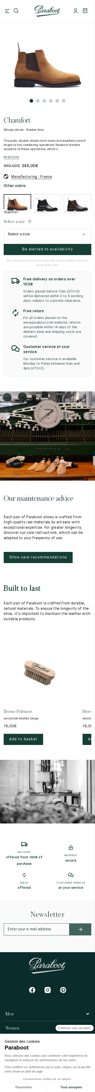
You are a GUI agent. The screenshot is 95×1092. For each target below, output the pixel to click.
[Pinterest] (63, 990)
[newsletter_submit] (80, 929)
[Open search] (17, 11)
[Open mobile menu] (7, 11)
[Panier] (86, 11)
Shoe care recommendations (38, 557)
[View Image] (47, 65)
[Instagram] (48, 990)
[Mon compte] (76, 11)
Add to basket (23, 739)
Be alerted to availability (47, 249)
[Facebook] (32, 990)
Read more (11, 157)
